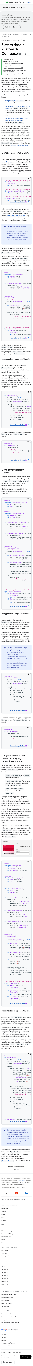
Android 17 (4, 1269)
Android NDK (5, 1306)
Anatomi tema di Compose (19, 145)
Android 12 (4, 1284)
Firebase (4, 1340)
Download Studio (6, 1303)
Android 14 (4, 1278)
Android (3, 1203)
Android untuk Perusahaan (9, 1206)
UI (24, 8)
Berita (3, 1214)
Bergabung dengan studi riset (10, 1322)
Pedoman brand (17, 1352)
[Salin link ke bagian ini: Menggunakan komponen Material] (3, 362)
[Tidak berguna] (24, 40)
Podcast (3, 1220)
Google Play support (7, 1320)
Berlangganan (27, 1357)
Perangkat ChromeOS (7, 1256)
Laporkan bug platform (8, 1314)
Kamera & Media (6, 1237)
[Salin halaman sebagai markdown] (25, 53)
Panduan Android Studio (8, 1294)
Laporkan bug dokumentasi (9, 1317)
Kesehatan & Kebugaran (8, 1234)
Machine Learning (6, 1231)
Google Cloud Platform (8, 1343)
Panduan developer (7, 1297)
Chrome (3, 1337)
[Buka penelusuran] (20, 2)
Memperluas (14, 101)
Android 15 (4, 1275)
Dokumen (6, 36)
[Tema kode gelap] (28, 178)
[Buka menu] (3, 2)
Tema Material (6, 162)
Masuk (29, 2)
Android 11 (4, 1287)
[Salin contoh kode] (30, 178)
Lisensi (9, 1352)
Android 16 (4, 1272)
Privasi (3, 1239)
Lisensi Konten (21, 1180)
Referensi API (5, 1300)
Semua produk (5, 1346)
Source (3, 1211)
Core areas (15, 8)
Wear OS (4, 1253)
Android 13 (4, 1281)
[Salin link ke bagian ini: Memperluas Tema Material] (3, 156)
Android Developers (6, 34)
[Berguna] (21, 40)
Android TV (4, 1262)
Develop (4, 8)
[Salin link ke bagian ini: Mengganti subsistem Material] (12, 473)
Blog (2, 1217)
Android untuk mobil (7, 1259)
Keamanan (4, 1208)
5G (2, 1242)
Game (3, 1228)
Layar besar (4, 1250)
